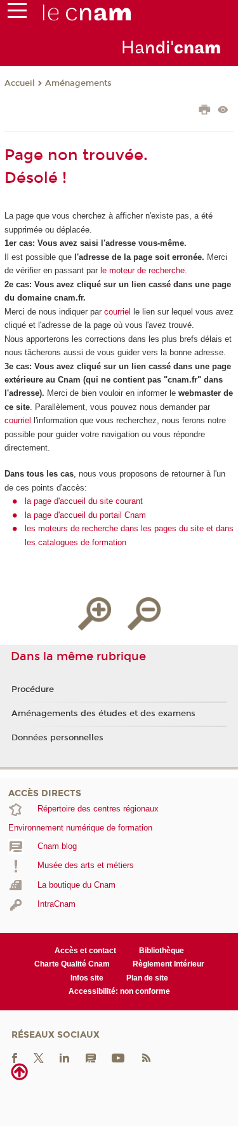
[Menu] (17, 13)
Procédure (32, 689)
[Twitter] (38, 1057)
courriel (117, 311)
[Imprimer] (204, 111)
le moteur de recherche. (142, 270)
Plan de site (147, 977)
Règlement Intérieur (168, 964)
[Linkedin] (64, 1057)
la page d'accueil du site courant (84, 501)
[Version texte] (223, 111)
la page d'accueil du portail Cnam (85, 515)
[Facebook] (14, 1057)
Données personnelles (57, 738)
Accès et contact (85, 950)
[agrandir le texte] (94, 614)
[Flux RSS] (146, 1057)
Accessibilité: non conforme (119, 991)
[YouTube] (118, 1057)
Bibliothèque (161, 950)
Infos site (86, 977)
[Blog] (90, 1057)
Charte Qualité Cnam (72, 964)
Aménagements (78, 83)
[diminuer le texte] (144, 614)
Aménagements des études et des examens (103, 714)
